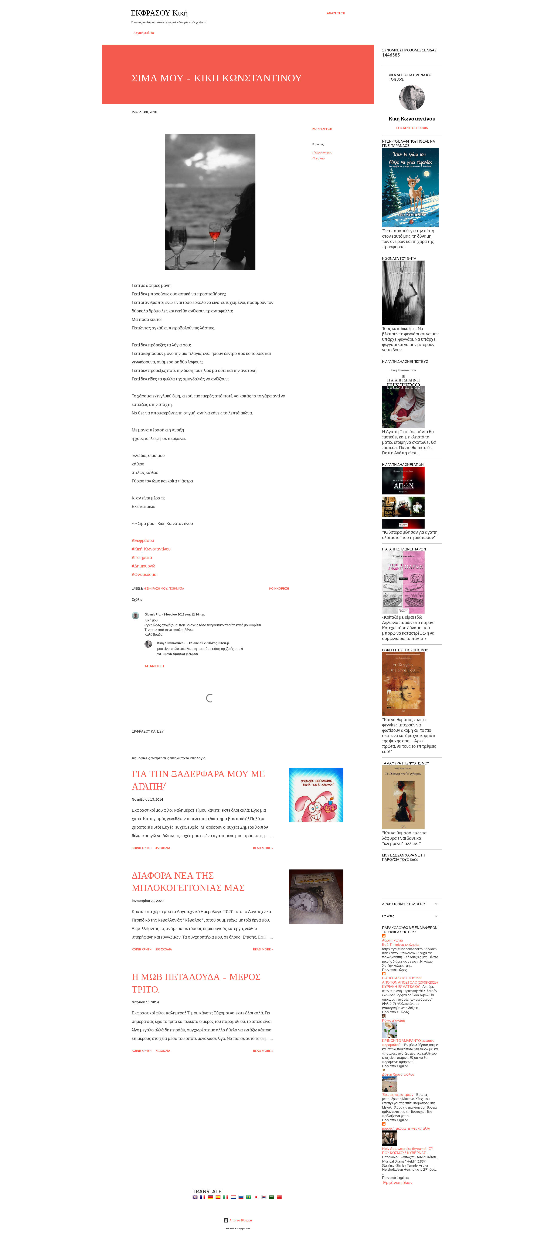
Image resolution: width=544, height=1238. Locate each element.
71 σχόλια (162, 1050)
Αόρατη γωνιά (392, 940)
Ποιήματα (318, 158)
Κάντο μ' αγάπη (393, 1020)
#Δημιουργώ (143, 565)
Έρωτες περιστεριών (397, 1094)
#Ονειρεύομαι (144, 574)
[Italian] (226, 1197)
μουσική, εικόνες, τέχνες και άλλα (406, 1128)
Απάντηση (154, 666)
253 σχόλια (163, 949)
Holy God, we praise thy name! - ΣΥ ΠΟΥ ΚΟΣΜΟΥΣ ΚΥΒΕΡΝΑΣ (407, 1150)
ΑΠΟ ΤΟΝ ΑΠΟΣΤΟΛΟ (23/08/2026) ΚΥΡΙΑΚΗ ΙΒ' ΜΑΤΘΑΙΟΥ (410, 984)
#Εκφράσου (143, 540)
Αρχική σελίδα (143, 32)
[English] (196, 1197)
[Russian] (241, 1197)
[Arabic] (272, 1197)
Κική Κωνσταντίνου (171, 643)
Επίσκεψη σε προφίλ (412, 128)
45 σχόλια (162, 848)
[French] (203, 1197)
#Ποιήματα (142, 557)
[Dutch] (234, 1197)
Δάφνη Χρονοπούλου (398, 1074)
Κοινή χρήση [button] (322, 128)
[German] (211, 1197)
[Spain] (218, 1197)
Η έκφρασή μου (322, 152)
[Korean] (264, 1197)
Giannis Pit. (152, 614)
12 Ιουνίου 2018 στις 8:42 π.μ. (209, 643)
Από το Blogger (240, 1220)
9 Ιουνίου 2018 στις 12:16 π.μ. (184, 614)
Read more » (263, 848)
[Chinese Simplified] (280, 1197)
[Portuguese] (249, 1197)
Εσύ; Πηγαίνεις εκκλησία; (400, 944)
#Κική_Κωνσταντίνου (151, 548)
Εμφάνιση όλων (397, 1182)
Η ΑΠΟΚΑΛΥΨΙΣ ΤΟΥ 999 (401, 978)
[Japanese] (257, 1197)
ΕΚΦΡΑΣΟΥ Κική (159, 13)
